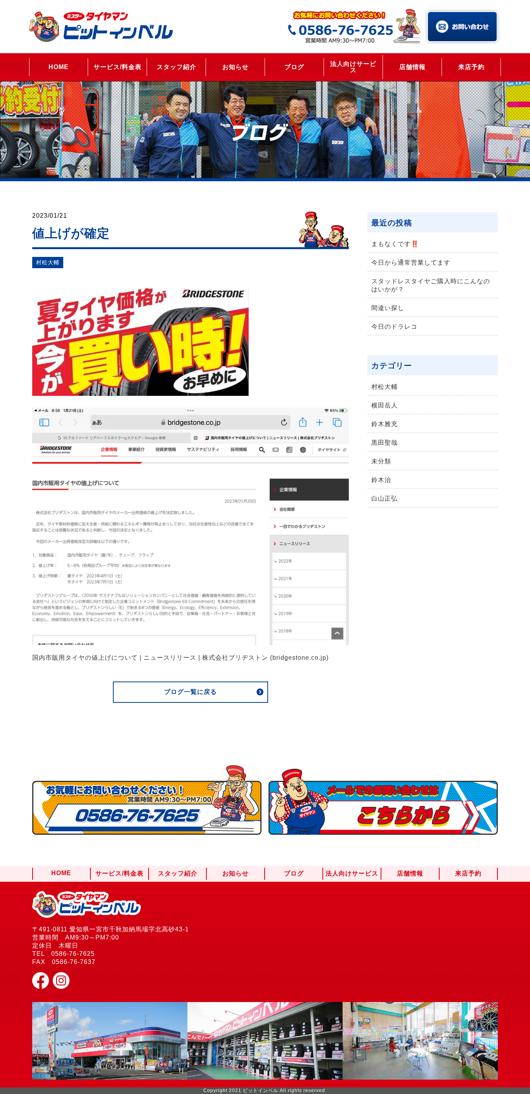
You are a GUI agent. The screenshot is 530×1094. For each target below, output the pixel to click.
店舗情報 (412, 67)
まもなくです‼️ (395, 244)
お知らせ (235, 67)
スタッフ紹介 (176, 67)
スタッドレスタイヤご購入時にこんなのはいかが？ (430, 285)
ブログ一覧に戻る (190, 691)
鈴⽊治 (381, 480)
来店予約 (471, 67)
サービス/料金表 (118, 67)
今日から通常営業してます (410, 262)
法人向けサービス (353, 67)
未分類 (381, 461)
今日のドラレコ (394, 326)
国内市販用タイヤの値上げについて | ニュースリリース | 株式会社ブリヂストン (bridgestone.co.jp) (180, 657)
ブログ (294, 67)
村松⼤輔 (47, 262)
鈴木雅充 (384, 424)
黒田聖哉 (384, 442)
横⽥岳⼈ (384, 405)
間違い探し (387, 308)
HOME (58, 67)
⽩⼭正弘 (384, 498)
